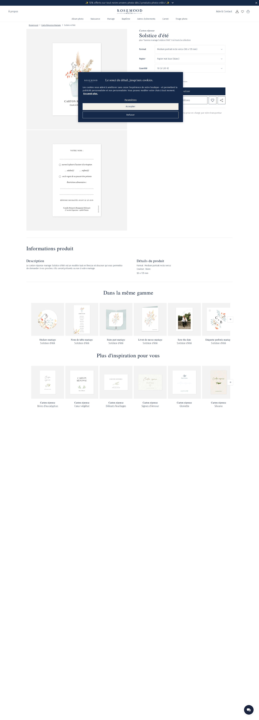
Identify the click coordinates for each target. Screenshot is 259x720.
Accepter (130, 106)
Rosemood (33, 25)
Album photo (77, 19)
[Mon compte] (237, 11)
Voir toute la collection (181, 40)
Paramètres (131, 100)
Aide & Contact (224, 11)
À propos (13, 11)
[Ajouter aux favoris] (212, 100)
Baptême (126, 19)
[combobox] (190, 49)
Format (142, 49)
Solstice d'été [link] (70, 25)
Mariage (111, 19)
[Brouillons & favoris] (242, 11)
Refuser (130, 115)
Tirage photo (181, 19)
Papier (142, 59)
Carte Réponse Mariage (51, 25)
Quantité (143, 68)
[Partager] (221, 100)
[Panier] (248, 11)
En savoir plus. (90, 93)
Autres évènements (146, 19)
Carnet (165, 19)
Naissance (95, 19)
